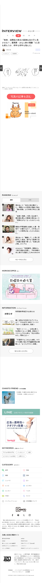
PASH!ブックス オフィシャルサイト (30, 548)
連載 (6, 475)
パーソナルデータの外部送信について (24, 570)
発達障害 (15, 53)
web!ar (22, 538)
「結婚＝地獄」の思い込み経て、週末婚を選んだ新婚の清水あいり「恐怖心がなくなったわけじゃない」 (27, 219)
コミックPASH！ (6, 548)
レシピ (7, 485)
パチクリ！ (24, 545)
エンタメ (7, 491)
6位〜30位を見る (21, 259)
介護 (29, 452)
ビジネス (29, 485)
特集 (27, 470)
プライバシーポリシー (17, 571)
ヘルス (28, 491)
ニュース (7, 480)
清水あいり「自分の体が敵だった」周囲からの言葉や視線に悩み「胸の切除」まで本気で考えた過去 (27, 208)
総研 (6, 470)
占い (27, 480)
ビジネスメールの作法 (9, 456)
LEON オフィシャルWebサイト (10, 545)
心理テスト (22, 456)
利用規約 (10, 570)
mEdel (3, 541)
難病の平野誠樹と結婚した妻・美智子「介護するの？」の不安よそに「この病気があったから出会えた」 (27, 230)
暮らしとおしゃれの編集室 (8, 543)
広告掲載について (31, 501)
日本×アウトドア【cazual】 (28, 543)
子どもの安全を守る (8, 452)
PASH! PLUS (24, 541)
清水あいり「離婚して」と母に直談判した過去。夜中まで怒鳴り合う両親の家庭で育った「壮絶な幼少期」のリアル (27, 241)
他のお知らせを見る (21, 351)
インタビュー (6, 53)
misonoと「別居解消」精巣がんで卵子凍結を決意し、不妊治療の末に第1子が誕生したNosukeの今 (27, 250)
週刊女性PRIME (6, 538)
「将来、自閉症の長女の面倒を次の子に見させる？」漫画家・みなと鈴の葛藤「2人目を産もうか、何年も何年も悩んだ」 (21, 42)
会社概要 (27, 571)
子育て (7, 496)
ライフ (37, 49)
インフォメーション (11, 501)
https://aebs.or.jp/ (21, 564)
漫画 (27, 475)
